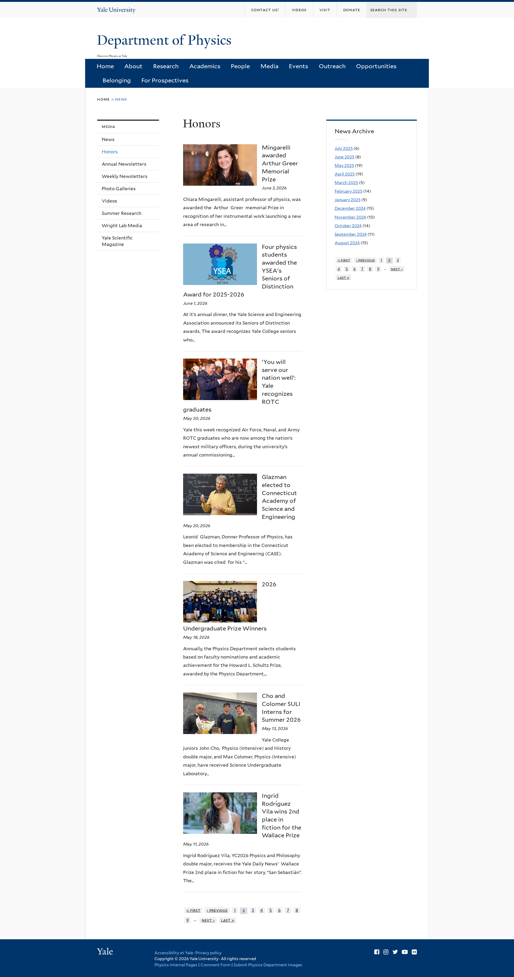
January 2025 (348, 199)
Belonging (117, 80)
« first (193, 910)
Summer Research (121, 213)
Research (166, 66)
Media (269, 66)
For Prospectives (164, 80)
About (133, 66)
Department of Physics (166, 40)
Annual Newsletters (124, 164)
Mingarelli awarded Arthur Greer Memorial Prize (280, 163)
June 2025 (344, 156)
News (108, 139)
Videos (109, 201)
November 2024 (350, 217)
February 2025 (348, 191)
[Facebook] (376, 952)
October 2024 (348, 225)
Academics (204, 66)
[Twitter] (395, 952)
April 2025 (345, 174)
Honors (110, 151)
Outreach (332, 66)
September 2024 (351, 234)
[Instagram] (385, 952)
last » (227, 920)
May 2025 (344, 165)
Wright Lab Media (122, 225)
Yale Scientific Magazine (117, 241)
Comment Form (215, 965)
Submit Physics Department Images (268, 965)
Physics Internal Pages (175, 965)
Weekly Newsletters (125, 176)
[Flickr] (414, 952)
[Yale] (105, 952)
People (240, 66)
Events (298, 66)
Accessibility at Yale (173, 953)
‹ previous (217, 910)
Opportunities (376, 66)
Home (105, 66)
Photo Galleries (119, 188)
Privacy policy (208, 953)
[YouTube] (405, 952)
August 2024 (347, 242)
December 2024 (350, 208)
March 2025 (346, 182)
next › (208, 920)
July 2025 (344, 148)
